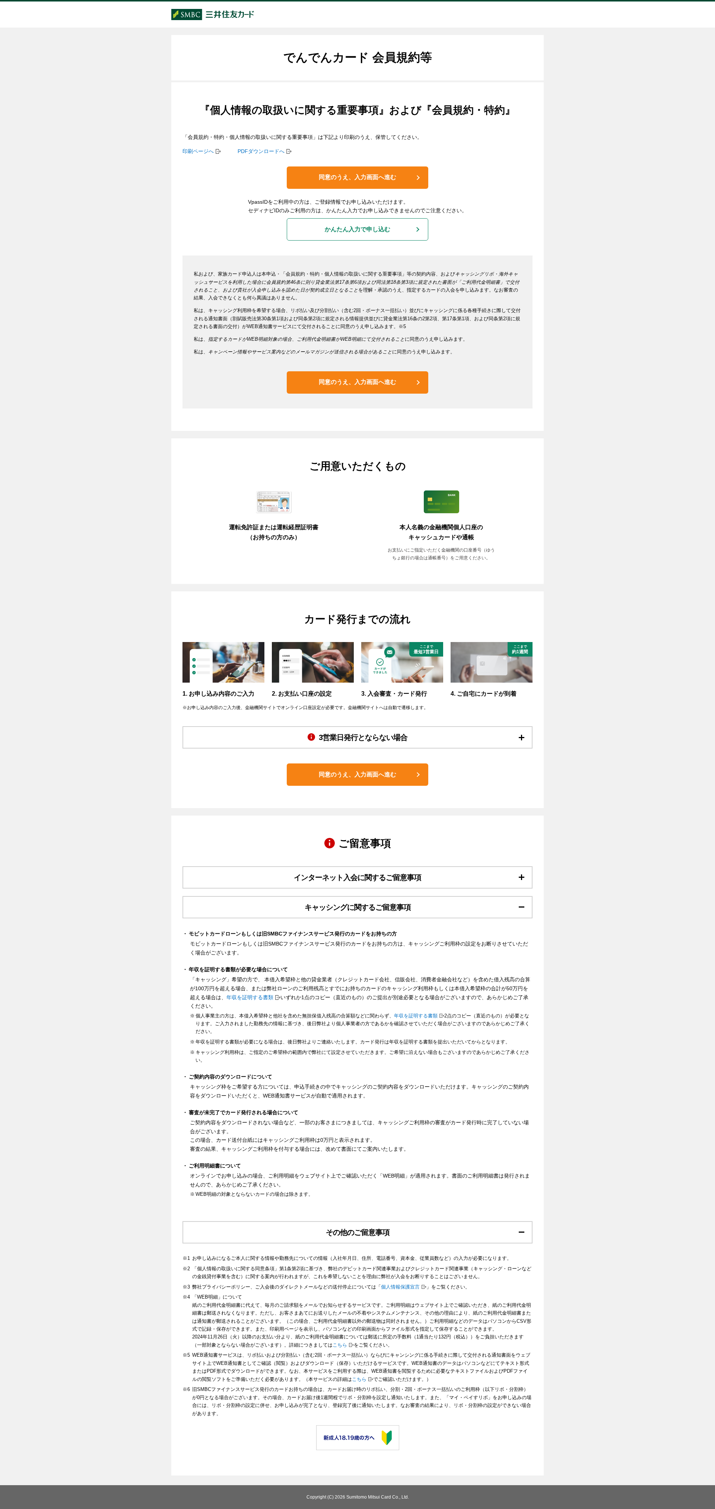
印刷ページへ (198, 151)
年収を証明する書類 (249, 997)
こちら (340, 1345)
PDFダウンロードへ (261, 151)
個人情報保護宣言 (400, 1287)
